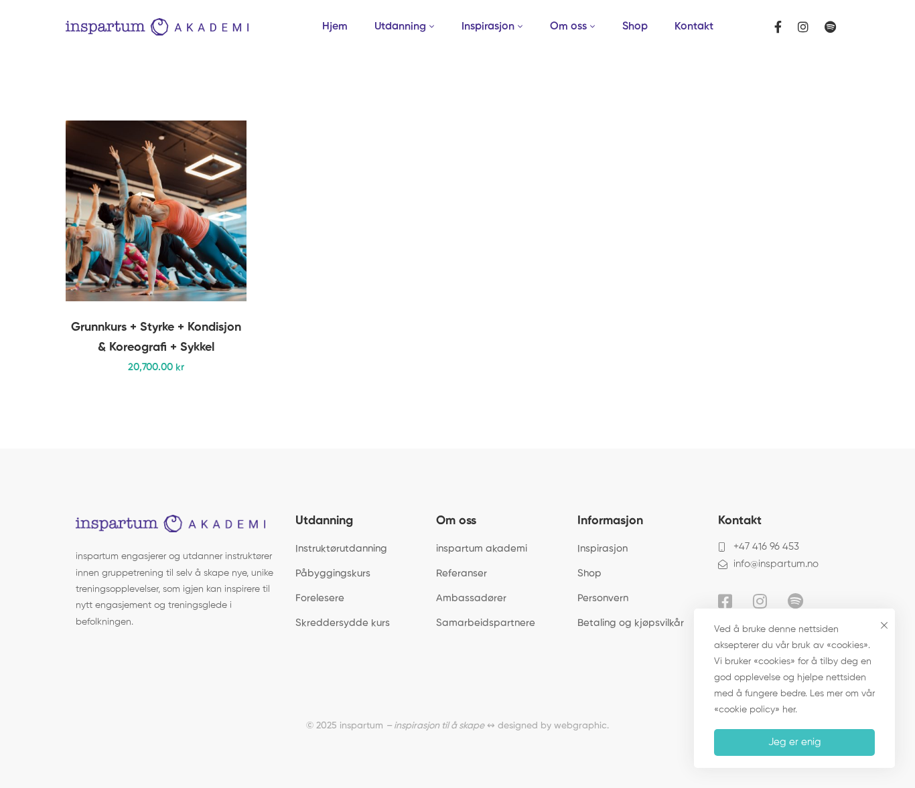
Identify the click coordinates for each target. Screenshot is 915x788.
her (788, 709)
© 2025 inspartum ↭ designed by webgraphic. (457, 725)
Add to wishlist (213, 244)
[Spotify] (830, 27)
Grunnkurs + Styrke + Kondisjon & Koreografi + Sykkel (156, 337)
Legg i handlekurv (213, 211)
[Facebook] (778, 27)
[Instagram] (803, 27)
